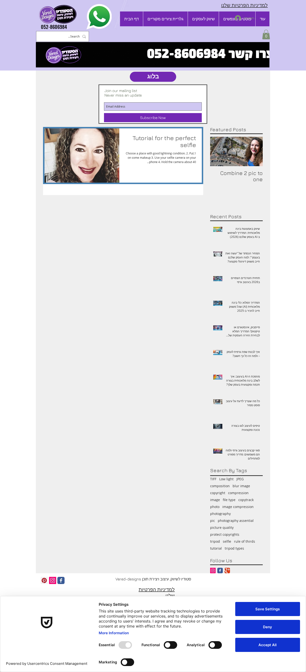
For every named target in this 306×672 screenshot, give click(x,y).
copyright (217, 493)
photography (220, 514)
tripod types (234, 548)
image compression (238, 507)
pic (212, 521)
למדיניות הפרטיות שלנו (244, 5)
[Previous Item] (255, 151)
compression (238, 493)
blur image (241, 486)
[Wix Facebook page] (61, 580)
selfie (227, 541)
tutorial (216, 548)
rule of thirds (244, 541)
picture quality (222, 527)
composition (220, 486)
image (215, 500)
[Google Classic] (227, 570)
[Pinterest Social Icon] (44, 580)
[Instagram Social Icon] (213, 570)
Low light (226, 479)
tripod (215, 541)
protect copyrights (224, 534)
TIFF (213, 479)
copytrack (246, 500)
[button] (266, 34)
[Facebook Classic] (220, 570)
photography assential (236, 521)
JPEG (240, 479)
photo (214, 507)
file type (229, 500)
